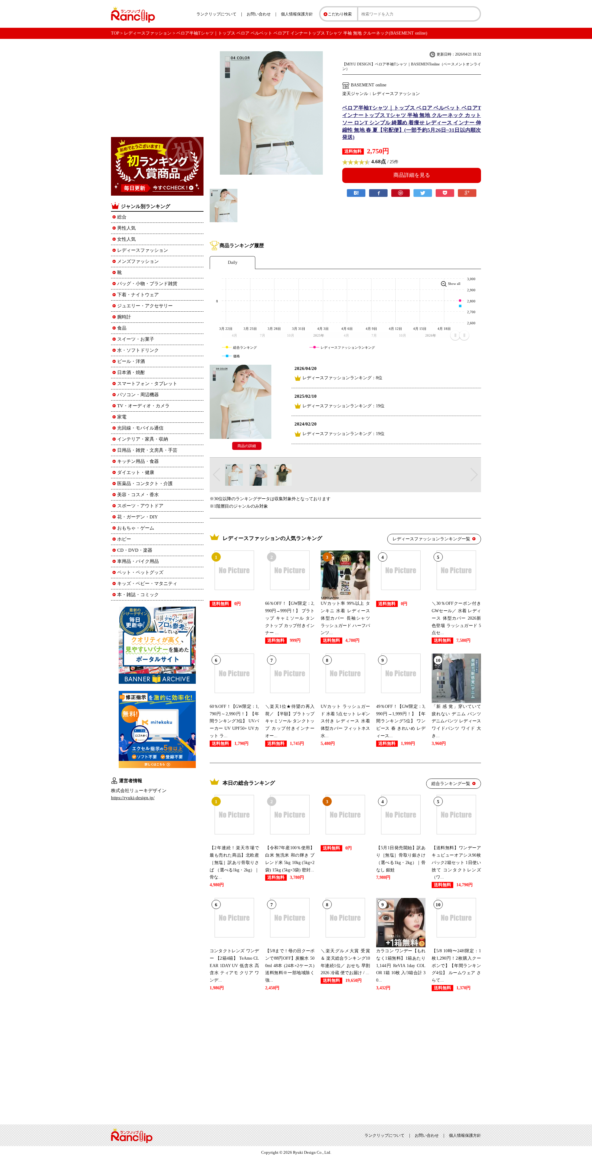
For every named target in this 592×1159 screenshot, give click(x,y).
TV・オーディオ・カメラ (143, 405)
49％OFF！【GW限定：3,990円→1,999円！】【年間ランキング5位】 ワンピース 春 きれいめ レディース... (401, 721)
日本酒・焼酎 (131, 372)
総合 (121, 216)
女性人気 (126, 239)
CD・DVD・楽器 (134, 550)
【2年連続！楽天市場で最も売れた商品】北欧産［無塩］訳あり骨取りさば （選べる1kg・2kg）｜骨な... (234, 862)
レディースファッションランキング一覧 (431, 539)
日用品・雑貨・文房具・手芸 (147, 450)
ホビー (124, 539)
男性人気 (126, 228)
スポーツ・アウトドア (140, 505)
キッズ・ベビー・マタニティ (147, 583)
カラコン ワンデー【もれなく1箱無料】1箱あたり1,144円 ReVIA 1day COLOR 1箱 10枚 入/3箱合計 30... (401, 965)
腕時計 (124, 316)
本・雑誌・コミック (138, 594)
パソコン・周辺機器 (138, 394)
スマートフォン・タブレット (147, 383)
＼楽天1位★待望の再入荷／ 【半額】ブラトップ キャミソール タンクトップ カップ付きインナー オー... (289, 721)
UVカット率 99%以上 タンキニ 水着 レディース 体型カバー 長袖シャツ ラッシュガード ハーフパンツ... (345, 618)
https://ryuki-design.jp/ (132, 797)
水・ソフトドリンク (138, 350)
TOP (115, 33)
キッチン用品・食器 (138, 461)
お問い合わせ (259, 14)
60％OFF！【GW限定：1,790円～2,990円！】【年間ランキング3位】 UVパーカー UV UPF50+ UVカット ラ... (234, 721)
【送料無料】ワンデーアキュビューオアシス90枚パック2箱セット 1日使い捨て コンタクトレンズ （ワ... (456, 862)
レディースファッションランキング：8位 (342, 378)
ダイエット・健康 (135, 472)
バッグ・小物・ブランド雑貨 (147, 283)
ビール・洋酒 (131, 361)
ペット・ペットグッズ (140, 572)
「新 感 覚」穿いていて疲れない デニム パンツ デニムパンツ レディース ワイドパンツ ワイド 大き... (456, 721)
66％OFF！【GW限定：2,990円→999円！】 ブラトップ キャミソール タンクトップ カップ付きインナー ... (289, 618)
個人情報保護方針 (297, 14)
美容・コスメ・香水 (138, 494)
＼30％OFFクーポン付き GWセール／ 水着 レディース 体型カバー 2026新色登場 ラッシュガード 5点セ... (456, 618)
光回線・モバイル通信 (140, 428)
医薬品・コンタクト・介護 (145, 483)
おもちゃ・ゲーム (135, 527)
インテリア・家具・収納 (142, 439)
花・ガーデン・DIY (137, 516)
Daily (232, 262)
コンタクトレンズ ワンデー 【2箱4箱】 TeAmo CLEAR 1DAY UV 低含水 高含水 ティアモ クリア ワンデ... (234, 965)
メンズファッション (138, 261)
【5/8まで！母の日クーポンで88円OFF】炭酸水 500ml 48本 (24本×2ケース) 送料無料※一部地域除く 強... (289, 965)
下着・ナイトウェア (138, 294)
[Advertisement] (345, 1056)
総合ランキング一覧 (450, 783)
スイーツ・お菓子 (135, 339)
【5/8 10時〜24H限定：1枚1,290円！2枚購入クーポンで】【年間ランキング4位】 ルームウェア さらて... (456, 965)
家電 (121, 416)
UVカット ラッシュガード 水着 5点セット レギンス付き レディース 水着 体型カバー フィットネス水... (345, 721)
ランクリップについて (216, 14)
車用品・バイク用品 (138, 561)
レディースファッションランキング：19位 (343, 406)
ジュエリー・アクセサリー (145, 305)
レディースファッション (147, 33)
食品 (121, 328)
